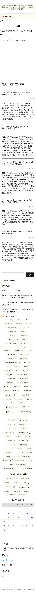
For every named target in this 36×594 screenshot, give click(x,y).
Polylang (24, 432)
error (27, 362)
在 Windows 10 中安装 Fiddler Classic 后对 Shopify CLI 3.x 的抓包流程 (17, 201)
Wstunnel (7, 482)
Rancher (11, 441)
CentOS (12, 332)
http (6, 386)
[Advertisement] (18, 61)
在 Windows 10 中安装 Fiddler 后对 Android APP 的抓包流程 (17, 232)
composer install (10, 347)
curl (30, 350)
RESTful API (8, 449)
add (26, 320)
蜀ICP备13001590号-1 (15, 589)
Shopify (28, 449)
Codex (25, 339)
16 (32, 517)
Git (26, 366)
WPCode (25, 478)
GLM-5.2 (27, 370)
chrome (24, 335)
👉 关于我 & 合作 (8, 317)
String (29, 452)
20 (18, 522)
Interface (27, 386)
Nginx (9, 411)
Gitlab (16, 370)
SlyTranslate (8, 452)
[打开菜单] (1, 35)
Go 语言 (11, 379)
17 (4, 522)
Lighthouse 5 (19, 399)
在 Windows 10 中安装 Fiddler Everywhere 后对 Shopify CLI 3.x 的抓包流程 (18, 163)
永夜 (18, 25)
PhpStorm (10, 433)
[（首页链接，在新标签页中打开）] (2, 21)
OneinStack (21, 416)
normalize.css (25, 412)
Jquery (6, 390)
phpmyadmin (24, 428)
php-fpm (24, 420)
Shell (19, 448)
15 (27, 517)
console (7, 350)
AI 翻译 (8, 323)
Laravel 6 (11, 395)
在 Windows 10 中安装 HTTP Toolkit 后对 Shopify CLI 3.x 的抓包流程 (16, 93)
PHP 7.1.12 (23, 424)
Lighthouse (7, 399)
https (17, 386)
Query (18, 436)
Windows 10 (11, 468)
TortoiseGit (8, 456)
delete (11, 354)
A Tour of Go (13, 327)
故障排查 (17, 491)
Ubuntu (8, 460)
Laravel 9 (25, 395)
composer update (24, 347)
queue (28, 436)
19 (13, 522)
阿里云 (22, 495)
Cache (26, 327)
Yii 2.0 (10, 487)
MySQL (11, 406)
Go (9, 374)
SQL (20, 452)
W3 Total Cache (17, 464)
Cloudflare (13, 339)
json (16, 390)
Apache (18, 323)
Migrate (12, 402)
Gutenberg (23, 383)
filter (17, 366)
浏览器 (12, 494)
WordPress (17, 473)
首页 (3, 40)
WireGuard (27, 469)
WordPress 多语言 (11, 478)
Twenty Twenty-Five (23, 456)
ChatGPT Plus (12, 335)
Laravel (27, 390)
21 (22, 522)
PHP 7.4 (12, 428)
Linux (29, 399)
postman (8, 436)
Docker (23, 354)
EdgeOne (23, 359)
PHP (12, 420)
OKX (11, 416)
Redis (23, 440)
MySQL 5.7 (25, 407)
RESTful (23, 445)
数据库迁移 (28, 491)
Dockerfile (11, 358)
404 (17, 319)
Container (19, 351)
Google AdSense (23, 374)
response (12, 444)
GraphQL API (10, 382)
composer (10, 343)
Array (28, 323)
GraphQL (23, 379)
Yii (17, 482)
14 (22, 517)
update (20, 460)
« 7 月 (3, 534)
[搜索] (30, 274)
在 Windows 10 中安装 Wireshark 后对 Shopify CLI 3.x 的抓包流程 (15, 127)
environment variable (13, 362)
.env (10, 319)
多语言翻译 (24, 487)
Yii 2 (28, 482)
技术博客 (7, 491)
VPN (30, 460)
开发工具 (10, 40)
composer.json (26, 343)
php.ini (11, 424)
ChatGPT (24, 331)
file (8, 366)
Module (22, 402)
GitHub (7, 370)
